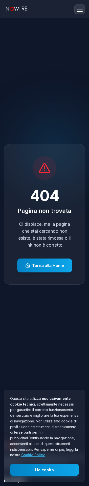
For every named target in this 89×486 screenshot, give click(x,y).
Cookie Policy (33, 455)
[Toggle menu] (79, 9)
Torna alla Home (48, 265)
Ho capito (44, 469)
